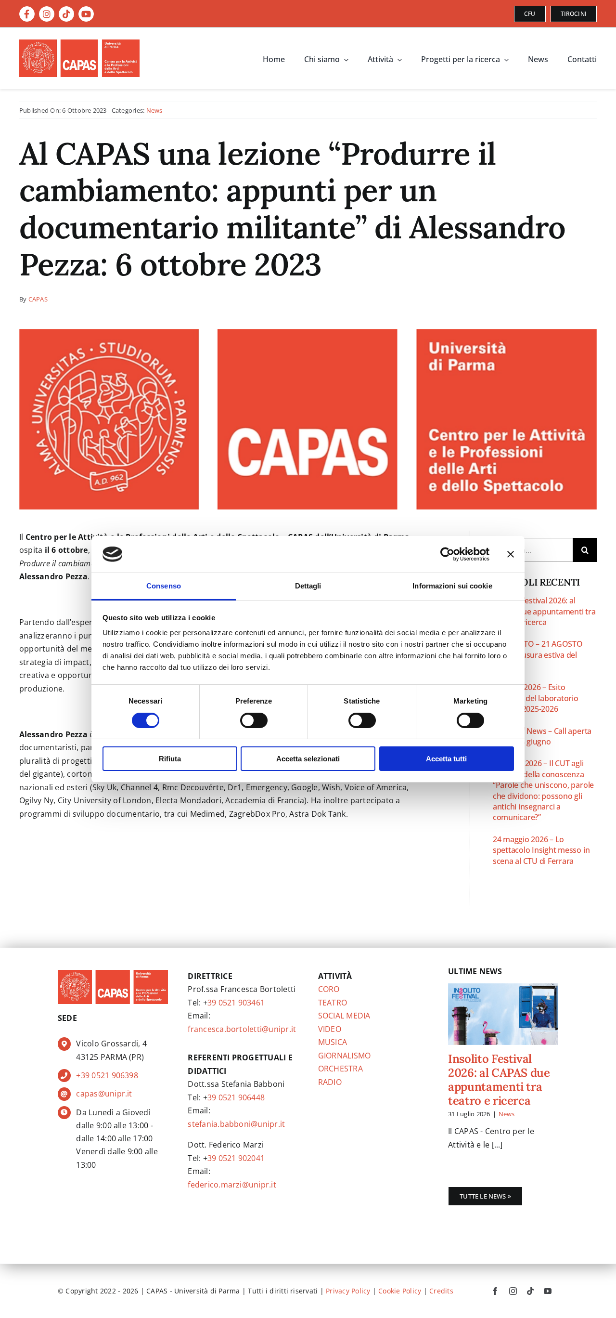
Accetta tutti (446, 759)
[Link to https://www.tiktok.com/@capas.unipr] (66, 14)
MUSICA (332, 1042)
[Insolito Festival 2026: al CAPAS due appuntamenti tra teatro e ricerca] (503, 1014)
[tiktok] (530, 1291)
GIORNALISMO (344, 1055)
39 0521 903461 (236, 1002)
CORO (329, 989)
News (154, 110)
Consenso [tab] (163, 586)
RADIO (330, 1082)
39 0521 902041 (236, 1158)
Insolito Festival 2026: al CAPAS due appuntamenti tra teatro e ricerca (544, 611)
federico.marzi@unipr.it (232, 1184)
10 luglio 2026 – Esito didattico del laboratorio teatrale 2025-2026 (535, 698)
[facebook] (495, 1291)
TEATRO (332, 1002)
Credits (441, 1290)
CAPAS (38, 299)
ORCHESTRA (340, 1068)
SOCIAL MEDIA (344, 1015)
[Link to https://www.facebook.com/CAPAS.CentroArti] (27, 14)
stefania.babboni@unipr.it (236, 1124)
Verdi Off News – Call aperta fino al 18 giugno (542, 736)
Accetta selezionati (308, 759)
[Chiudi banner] (510, 554)
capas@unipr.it (104, 1093)
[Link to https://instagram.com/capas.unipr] (46, 14)
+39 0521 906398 (107, 1075)
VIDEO (329, 1029)
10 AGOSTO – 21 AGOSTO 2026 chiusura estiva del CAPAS (538, 655)
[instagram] (513, 1291)
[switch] (254, 720)
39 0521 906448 (236, 1097)
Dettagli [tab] (308, 586)
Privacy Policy (348, 1290)
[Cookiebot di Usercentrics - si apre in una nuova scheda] (447, 554)
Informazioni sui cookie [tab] (452, 586)
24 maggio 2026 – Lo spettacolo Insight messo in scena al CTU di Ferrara (541, 850)
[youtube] (548, 1291)
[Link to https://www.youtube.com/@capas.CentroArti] (86, 14)
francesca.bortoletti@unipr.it (242, 1029)
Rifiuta (170, 759)
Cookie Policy (399, 1290)
